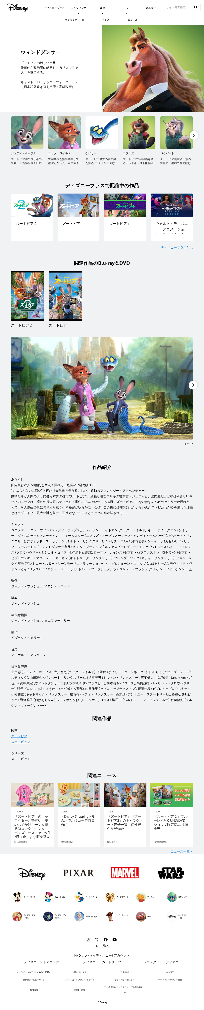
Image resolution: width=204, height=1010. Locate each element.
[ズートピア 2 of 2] (65, 296)
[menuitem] (54, 7)
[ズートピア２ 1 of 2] (27, 296)
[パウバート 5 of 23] (176, 132)
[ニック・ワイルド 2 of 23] (64, 132)
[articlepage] (32, 795)
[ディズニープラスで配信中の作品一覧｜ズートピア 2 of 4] (78, 205)
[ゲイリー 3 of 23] (101, 132)
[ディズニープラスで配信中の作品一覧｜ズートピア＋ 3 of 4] (125, 205)
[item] (78, 7)
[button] (194, 135)
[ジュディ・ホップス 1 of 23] (27, 132)
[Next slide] (187, 394)
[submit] (196, 7)
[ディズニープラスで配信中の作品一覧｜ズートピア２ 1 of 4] (32, 205)
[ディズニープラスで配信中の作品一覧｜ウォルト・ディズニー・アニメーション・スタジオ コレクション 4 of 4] (172, 205)
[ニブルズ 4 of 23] (139, 132)
